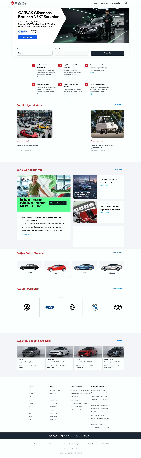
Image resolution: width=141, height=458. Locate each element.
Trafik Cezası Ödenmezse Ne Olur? (100, 427)
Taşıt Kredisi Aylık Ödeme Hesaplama (80, 393)
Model (57, 48)
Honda (30, 410)
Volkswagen (32, 396)
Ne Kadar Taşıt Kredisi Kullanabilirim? (79, 390)
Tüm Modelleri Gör (118, 252)
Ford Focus (52, 396)
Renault (31, 393)
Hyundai (31, 403)
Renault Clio (53, 393)
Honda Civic (50, 359)
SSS (107, 444)
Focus (84, 273)
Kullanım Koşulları (69, 444)
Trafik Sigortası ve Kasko (76, 410)
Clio (56, 274)
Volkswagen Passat (55, 390)
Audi (30, 419)
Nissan (30, 406)
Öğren (92, 72)
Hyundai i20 (53, 419)
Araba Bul (108, 53)
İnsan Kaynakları (58, 444)
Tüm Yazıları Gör (119, 104)
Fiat (30, 390)
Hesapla (39, 76)
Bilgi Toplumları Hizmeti (82, 444)
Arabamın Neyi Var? (75, 400)
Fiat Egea (21, 359)
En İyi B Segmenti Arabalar (98, 412)
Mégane (112, 273)
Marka (19, 48)
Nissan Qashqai (54, 416)
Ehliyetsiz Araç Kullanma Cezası (99, 405)
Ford (30, 413)
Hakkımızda (35, 444)
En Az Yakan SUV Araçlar (97, 415)
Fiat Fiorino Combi (54, 413)
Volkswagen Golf (54, 406)
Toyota (30, 416)
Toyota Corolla (53, 403)
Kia (29, 400)
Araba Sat (104, 3)
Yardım (103, 444)
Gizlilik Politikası (95, 444)
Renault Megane (108, 359)
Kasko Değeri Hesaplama (76, 396)
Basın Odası (49, 444)
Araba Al (95, 3)
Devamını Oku (26, 234)
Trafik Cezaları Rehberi (76, 406)
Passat (29, 272)
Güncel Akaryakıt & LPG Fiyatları (78, 403)
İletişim (42, 444)
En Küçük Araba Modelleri (97, 424)
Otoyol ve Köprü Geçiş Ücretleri (99, 396)
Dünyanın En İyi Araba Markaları (99, 408)
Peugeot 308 (79, 359)
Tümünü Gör (120, 340)
